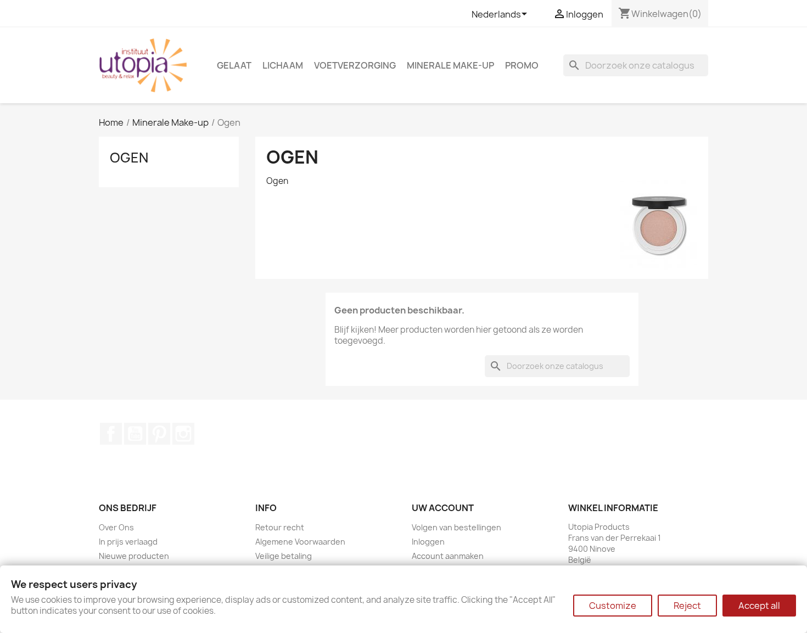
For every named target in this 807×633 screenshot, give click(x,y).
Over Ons (116, 527)
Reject (687, 606)
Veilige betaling (283, 556)
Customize (612, 606)
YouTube (135, 434)
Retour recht (279, 527)
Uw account (443, 508)
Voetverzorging (355, 65)
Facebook (111, 434)
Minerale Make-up (450, 65)
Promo (522, 65)
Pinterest (159, 434)
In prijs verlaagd (128, 541)
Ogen (129, 157)
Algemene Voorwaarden (300, 541)
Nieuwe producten (134, 556)
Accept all (759, 606)
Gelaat (234, 65)
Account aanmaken (448, 556)
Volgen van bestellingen (456, 527)
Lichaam (282, 65)
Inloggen (428, 541)
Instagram (183, 434)
